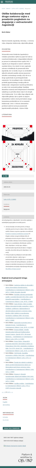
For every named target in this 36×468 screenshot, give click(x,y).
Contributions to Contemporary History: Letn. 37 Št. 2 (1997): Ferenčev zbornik (20, 386)
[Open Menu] (2, 2)
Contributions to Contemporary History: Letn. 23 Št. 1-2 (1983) (20, 357)
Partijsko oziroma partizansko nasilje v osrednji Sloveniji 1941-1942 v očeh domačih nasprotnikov (19, 297)
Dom (3, 8)
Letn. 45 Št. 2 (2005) (18, 8)
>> (12, 392)
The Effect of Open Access (13, 269)
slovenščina (6, 405)
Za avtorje (6, 420)
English (5, 402)
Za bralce (5, 417)
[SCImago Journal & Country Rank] (15, 446)
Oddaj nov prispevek (12, 428)
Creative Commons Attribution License (17, 234)
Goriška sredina (19, 383)
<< (2, 392)
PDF (5, 176)
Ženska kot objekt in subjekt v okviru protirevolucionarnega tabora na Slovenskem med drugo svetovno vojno (19, 365)
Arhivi (8, 8)
